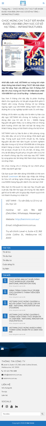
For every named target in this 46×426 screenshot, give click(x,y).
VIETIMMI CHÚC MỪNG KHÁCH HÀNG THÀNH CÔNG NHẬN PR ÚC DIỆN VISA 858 (25, 330)
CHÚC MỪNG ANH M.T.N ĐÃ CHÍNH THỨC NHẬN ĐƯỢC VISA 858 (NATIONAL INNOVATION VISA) (24, 281)
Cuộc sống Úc (9, 264)
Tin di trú (6, 252)
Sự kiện (6, 269)
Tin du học (7, 256)
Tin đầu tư (7, 260)
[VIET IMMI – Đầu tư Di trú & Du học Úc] (23, 3)
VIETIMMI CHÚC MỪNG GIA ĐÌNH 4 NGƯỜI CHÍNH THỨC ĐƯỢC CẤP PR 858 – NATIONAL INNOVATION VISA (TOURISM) (24, 304)
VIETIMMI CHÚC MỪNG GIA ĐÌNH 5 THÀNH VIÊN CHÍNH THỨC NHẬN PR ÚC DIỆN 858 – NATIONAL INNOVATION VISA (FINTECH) (26, 318)
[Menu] (3, 3)
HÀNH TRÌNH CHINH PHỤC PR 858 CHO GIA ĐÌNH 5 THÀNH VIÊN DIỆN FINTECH (24, 292)
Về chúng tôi (7, 388)
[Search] (43, 3)
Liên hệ (4, 395)
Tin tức (4, 392)
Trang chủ (6, 9)
